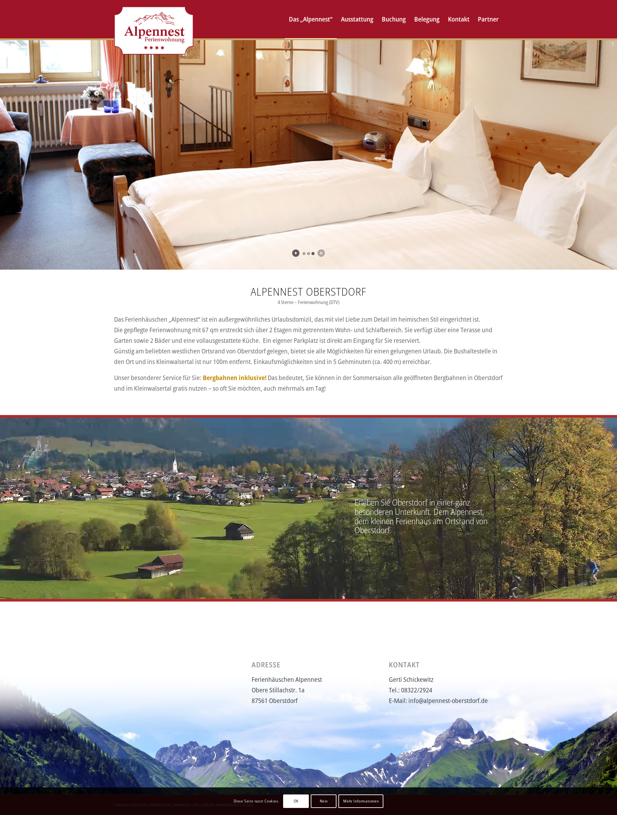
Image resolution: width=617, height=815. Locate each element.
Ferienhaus (413, 521)
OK (296, 801)
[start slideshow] (295, 253)
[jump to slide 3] (313, 253)
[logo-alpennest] (153, 19)
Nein (324, 801)
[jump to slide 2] (308, 253)
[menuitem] (311, 19)
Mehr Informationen (361, 801)
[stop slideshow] (321, 253)
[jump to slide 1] (304, 253)
